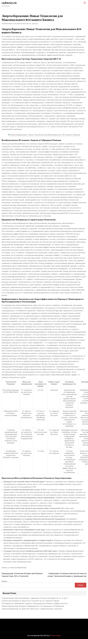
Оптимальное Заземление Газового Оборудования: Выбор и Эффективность (35, 603)
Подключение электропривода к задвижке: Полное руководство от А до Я (35, 598)
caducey (35, 23)
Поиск (4, 581)
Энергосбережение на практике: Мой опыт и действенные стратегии (32, 609)
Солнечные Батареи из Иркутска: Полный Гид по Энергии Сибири (30, 601)
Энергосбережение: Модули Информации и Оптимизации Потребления (33, 606)
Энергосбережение (18, 567)
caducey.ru (9, 2)
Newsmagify (56, 635)
